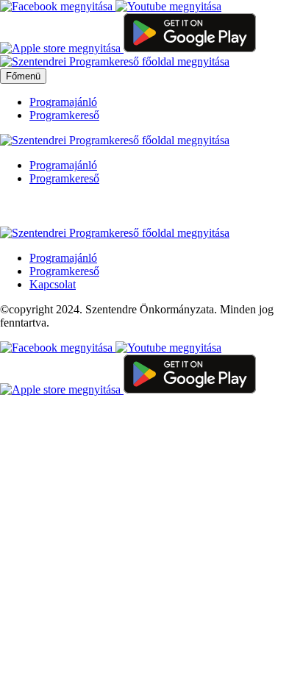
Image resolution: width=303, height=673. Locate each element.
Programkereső (64, 115)
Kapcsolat (52, 284)
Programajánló (63, 102)
